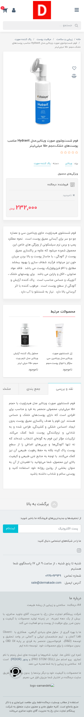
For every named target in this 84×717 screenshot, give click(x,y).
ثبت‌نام (10, 528)
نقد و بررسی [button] (64, 389)
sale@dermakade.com (46, 583)
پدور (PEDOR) (19, 659)
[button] (7, 10)
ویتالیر (68, 163)
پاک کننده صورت (42, 163)
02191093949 (53, 576)
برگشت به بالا (38, 504)
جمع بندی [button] (33, 389)
